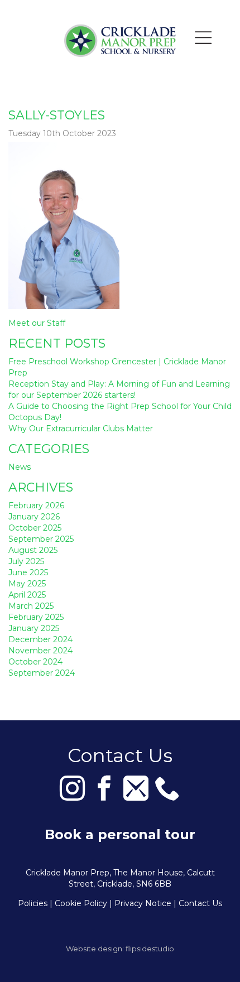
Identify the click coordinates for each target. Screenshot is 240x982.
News (19, 467)
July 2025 (26, 561)
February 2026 (36, 505)
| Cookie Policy (78, 903)
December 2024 (40, 639)
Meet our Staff (36, 323)
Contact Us (200, 903)
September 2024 (41, 673)
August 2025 (32, 550)
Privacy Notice (142, 903)
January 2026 (34, 517)
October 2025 (34, 528)
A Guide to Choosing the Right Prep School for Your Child (120, 406)
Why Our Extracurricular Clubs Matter (80, 428)
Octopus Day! (34, 417)
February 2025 (36, 617)
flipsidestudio (150, 948)
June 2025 (28, 572)
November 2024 (40, 651)
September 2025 (41, 539)
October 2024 (35, 662)
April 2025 (27, 595)
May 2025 (27, 584)
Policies (32, 903)
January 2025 (33, 628)
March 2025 (31, 606)
